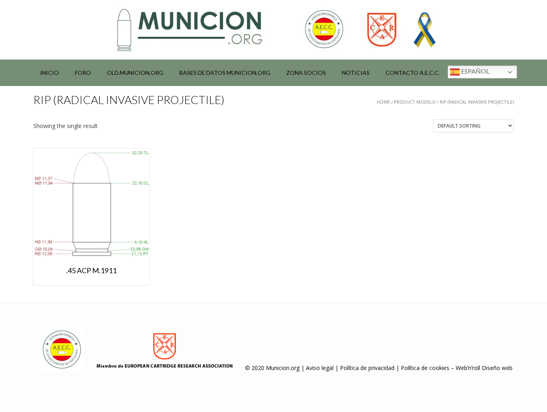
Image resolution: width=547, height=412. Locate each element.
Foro (83, 72)
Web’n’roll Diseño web (484, 368)
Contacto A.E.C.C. (413, 72)
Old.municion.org (135, 72)
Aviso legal (320, 368)
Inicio (49, 72)
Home (383, 102)
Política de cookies (425, 368)
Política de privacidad (367, 368)
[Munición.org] (273, 29)
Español (474, 71)
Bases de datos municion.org (224, 72)
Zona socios (306, 72)
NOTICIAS (356, 72)
